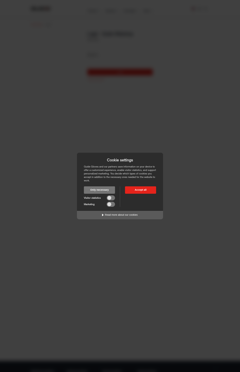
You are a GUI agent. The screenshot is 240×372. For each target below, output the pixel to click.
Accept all (141, 189)
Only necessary (99, 189)
